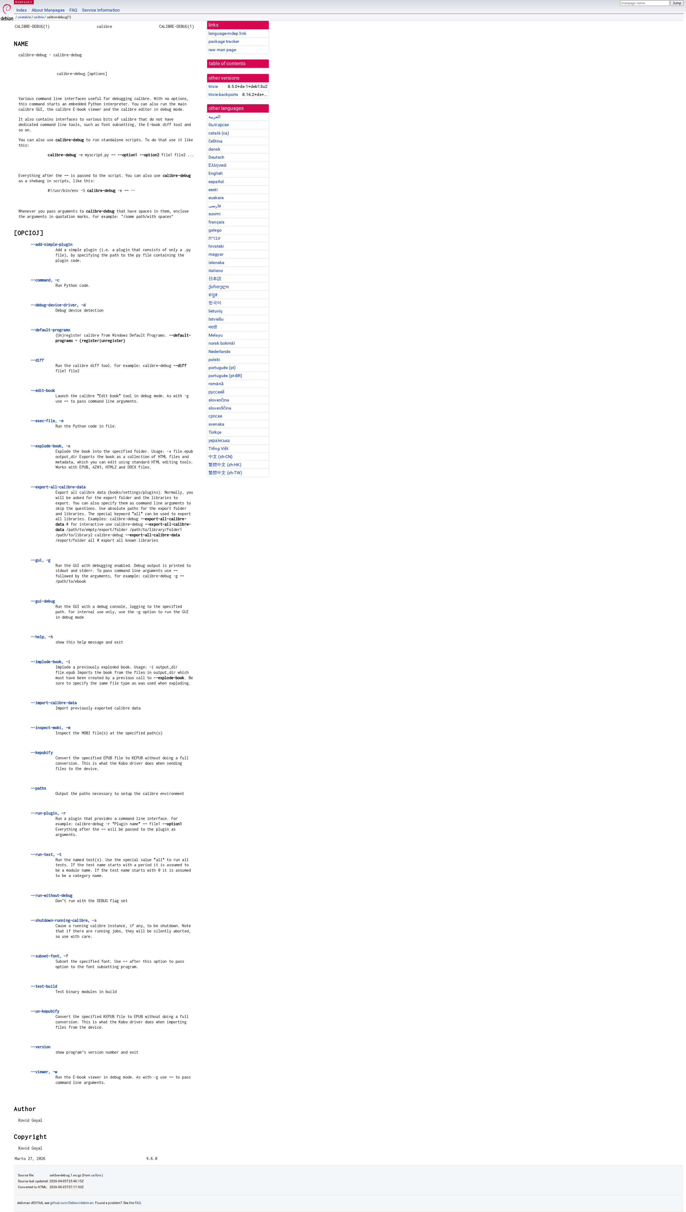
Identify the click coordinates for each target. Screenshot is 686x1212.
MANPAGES (23, 2)
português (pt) (222, 367)
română (215, 383)
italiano (215, 270)
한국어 (214, 302)
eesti (213, 189)
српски (215, 416)
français (216, 222)
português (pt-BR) (225, 375)
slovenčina (218, 400)
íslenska (216, 262)
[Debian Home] (7, 11)
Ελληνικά (217, 165)
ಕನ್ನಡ (212, 294)
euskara (216, 197)
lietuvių (215, 311)
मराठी (212, 327)
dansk (214, 149)
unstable (24, 17)
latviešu (215, 319)
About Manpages (48, 10)
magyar (215, 254)
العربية (214, 116)
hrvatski (216, 246)
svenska (216, 424)
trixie (213, 86)
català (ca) (218, 133)
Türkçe (214, 432)
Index (21, 10)
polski (214, 359)
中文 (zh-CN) (220, 456)
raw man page (222, 49)
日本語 (214, 278)
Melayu (215, 335)
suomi (214, 213)
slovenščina (220, 408)
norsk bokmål (221, 343)
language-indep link (227, 33)
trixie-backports (223, 94)
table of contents (227, 63)
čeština (215, 141)
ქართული (218, 286)
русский (216, 392)
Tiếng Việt (218, 448)
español (216, 181)
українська (219, 440)
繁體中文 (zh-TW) (225, 472)
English (215, 173)
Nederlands (219, 351)
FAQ (73, 10)
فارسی (214, 205)
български (218, 124)
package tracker (223, 41)
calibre (39, 17)
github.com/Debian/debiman (72, 1203)
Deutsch (216, 157)
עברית (214, 238)
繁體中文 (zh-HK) (224, 464)
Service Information (101, 10)
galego (215, 230)
